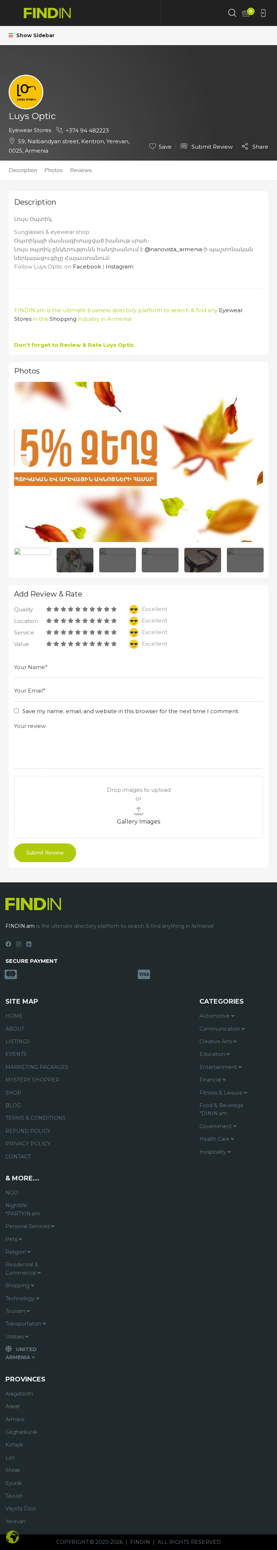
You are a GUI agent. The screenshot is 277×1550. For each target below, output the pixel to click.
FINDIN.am (29, 310)
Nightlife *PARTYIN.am (22, 1209)
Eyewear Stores (30, 130)
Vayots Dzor (20, 1508)
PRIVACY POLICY (27, 1143)
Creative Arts (216, 1041)
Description (23, 170)
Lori (10, 1457)
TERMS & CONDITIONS (35, 1118)
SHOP (13, 1093)
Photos (53, 170)
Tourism (16, 1311)
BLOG (13, 1105)
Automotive (215, 1016)
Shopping (63, 318)
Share (259, 146)
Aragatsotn (19, 1393)
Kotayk (14, 1444)
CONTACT (18, 1156)
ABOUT (14, 1029)
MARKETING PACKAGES (37, 1067)
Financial (211, 1080)
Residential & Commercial (21, 1268)
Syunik (13, 1483)
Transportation (24, 1323)
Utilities (15, 1336)
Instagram (119, 266)
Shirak (12, 1470)
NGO (11, 1192)
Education (213, 1054)
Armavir (15, 1419)
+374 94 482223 (87, 130)
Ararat (12, 1406)
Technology (20, 1298)
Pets (12, 1239)
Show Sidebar (34, 35)
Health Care (215, 1139)
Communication (220, 1029)
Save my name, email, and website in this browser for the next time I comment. (130, 711)
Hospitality (213, 1152)
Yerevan (15, 1521)
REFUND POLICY (27, 1131)
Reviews (81, 170)
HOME (14, 1016)
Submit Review (211, 146)
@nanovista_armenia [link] (173, 249)
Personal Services (28, 1226)
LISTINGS (17, 1041)
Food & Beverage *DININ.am (221, 1109)
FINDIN (140, 1542)
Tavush (14, 1496)
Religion (16, 1252)
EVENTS (16, 1054)
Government (216, 1126)
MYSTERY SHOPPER (32, 1080)
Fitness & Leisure (221, 1093)
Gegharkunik (21, 1432)
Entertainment (218, 1067)
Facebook (87, 266)
